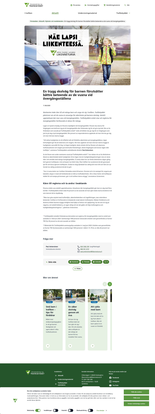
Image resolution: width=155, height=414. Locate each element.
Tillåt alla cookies (136, 392)
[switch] (55, 410)
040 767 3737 (84, 249)
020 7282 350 (84, 246)
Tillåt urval (136, 398)
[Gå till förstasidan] (33, 5)
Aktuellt (41, 21)
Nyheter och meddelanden (54, 21)
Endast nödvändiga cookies (136, 403)
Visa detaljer (100, 410)
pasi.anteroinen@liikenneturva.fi (91, 251)
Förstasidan (34, 21)
